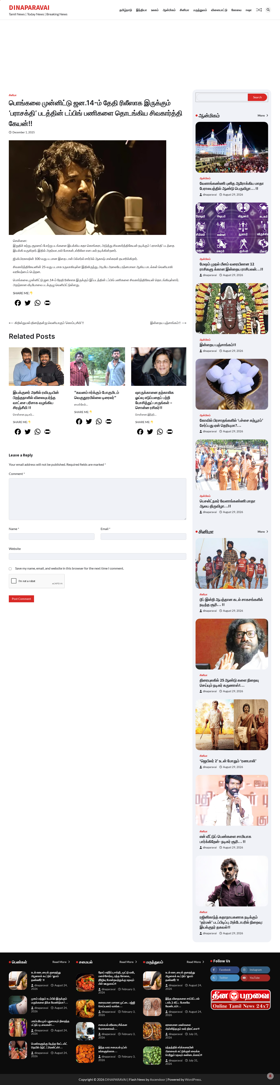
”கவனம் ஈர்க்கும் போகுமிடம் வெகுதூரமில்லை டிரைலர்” (96, 395)
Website (15, 548)
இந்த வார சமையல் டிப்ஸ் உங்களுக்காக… (112, 1049)
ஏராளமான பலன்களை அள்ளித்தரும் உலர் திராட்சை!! (182, 1027)
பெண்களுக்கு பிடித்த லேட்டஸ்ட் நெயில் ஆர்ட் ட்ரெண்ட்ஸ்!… (49, 1045)
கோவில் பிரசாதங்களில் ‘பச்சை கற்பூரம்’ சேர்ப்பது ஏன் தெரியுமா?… (231, 423)
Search (257, 97)
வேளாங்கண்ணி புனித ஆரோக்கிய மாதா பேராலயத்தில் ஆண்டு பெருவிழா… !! (232, 186)
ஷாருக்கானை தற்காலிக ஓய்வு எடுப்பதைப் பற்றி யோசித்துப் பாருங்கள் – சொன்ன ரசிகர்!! (154, 400)
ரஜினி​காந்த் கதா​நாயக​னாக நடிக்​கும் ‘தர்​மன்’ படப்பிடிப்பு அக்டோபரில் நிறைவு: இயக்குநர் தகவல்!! (231, 922)
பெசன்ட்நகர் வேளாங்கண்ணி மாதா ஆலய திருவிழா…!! (227, 503)
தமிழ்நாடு (126, 10)
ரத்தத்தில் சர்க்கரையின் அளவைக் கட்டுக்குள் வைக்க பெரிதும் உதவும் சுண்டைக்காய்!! (183, 1051)
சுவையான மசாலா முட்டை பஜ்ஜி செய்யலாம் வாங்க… (116, 1004)
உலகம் (155, 10)
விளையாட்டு (219, 10)
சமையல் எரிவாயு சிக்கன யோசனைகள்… (112, 1027)
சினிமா (184, 10)
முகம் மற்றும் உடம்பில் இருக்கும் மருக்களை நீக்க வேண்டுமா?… (49, 1000)
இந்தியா (141, 10)
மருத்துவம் (200, 10)
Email (105, 529)
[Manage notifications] (270, 1076)
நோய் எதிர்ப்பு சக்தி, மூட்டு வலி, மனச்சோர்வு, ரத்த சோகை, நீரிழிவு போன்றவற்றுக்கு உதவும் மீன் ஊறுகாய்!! (116, 978)
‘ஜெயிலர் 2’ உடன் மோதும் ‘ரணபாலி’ (228, 760)
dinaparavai (210, 194)
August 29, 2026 (233, 194)
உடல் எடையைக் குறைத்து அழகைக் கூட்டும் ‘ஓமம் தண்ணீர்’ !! (46, 976)
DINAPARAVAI (29, 7)
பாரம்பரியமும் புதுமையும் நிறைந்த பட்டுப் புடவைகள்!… (50, 1023)
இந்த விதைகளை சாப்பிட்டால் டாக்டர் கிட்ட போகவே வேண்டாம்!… (182, 1002)
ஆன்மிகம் (169, 10)
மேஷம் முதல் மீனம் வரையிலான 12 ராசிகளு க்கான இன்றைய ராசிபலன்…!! (231, 267)
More (261, 115)
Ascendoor (157, 1079)
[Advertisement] (140, 50)
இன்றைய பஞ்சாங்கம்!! (218, 344)
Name (14, 529)
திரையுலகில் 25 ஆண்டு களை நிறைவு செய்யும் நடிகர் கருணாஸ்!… (229, 683)
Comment (17, 474)
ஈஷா (249, 10)
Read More (59, 962)
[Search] (268, 10)
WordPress (193, 1079)
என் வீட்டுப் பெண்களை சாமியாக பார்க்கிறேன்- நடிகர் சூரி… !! (225, 839)
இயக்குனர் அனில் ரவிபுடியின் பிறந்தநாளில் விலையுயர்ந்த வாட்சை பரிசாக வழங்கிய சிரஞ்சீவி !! (36, 400)
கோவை (236, 10)
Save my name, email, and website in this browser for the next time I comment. (69, 568)
